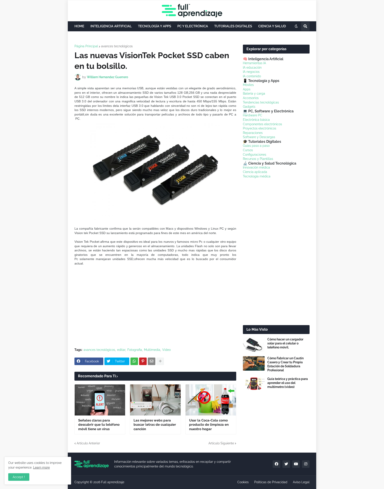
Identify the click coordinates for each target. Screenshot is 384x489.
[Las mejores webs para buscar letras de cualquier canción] (155, 399)
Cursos (248, 150)
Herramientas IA (254, 63)
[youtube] (296, 464)
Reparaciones (253, 133)
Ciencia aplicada (255, 172)
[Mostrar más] (160, 361)
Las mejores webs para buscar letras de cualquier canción (155, 424)
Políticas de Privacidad (270, 482)
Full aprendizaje (112, 482)
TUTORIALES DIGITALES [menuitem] (233, 26)
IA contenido (252, 76)
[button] (296, 26)
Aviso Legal (301, 482)
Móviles (248, 85)
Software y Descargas (259, 137)
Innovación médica (256, 167)
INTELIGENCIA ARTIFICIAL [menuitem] (111, 26)
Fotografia (134, 350)
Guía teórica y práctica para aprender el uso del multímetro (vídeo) (287, 383)
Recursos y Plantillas (258, 159)
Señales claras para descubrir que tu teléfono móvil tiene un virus (99, 424)
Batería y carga (254, 93)
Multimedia (152, 350)
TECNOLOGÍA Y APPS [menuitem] (154, 26)
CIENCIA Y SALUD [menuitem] (272, 26)
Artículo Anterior (88, 443)
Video (166, 350)
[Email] (151, 361)
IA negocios (251, 72)
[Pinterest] (143, 361)
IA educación (252, 67)
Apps (246, 89)
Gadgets (249, 106)
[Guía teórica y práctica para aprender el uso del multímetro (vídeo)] (254, 384)
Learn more (41, 467)
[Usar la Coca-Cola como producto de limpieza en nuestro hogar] (211, 399)
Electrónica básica (256, 119)
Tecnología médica (256, 176)
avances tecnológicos (117, 46)
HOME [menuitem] (79, 26)
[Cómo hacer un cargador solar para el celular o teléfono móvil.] (254, 344)
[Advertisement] (155, 311)
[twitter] (286, 464)
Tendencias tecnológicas (261, 102)
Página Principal (86, 46)
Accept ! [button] (19, 477)
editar (121, 350)
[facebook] (276, 464)
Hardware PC (252, 115)
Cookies (243, 482)
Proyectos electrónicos (259, 128)
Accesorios (251, 98)
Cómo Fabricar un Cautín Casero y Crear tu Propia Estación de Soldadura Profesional (285, 364)
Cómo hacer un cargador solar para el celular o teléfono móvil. (285, 343)
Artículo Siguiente (221, 443)
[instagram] (306, 464)
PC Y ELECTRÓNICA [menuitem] (192, 26)
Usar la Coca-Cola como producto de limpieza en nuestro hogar (209, 424)
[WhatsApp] (134, 361)
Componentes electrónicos (262, 124)
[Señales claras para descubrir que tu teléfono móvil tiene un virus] (100, 399)
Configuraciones (254, 154)
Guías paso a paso (256, 145)
